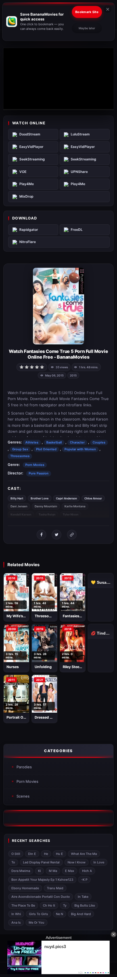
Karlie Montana (74, 506)
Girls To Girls (38, 914)
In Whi (16, 914)
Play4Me (26, 184)
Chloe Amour (93, 498)
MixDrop (26, 196)
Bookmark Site (87, 12)
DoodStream (29, 134)
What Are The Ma (84, 854)
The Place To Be (23, 905)
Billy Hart (17, 498)
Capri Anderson (66, 498)
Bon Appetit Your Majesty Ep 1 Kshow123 (42, 880)
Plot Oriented (46, 449)
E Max (69, 871)
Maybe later (87, 28)
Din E (32, 854)
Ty (64, 905)
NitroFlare (27, 242)
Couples (99, 442)
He (46, 854)
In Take (83, 897)
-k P (84, 880)
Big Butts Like (84, 905)
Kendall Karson (21, 514)
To (13, 862)
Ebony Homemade (25, 888)
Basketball (54, 442)
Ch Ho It (49, 905)
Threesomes (20, 456)
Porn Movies (34, 465)
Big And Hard (81, 914)
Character (77, 442)
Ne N (59, 914)
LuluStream (80, 134)
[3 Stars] (31, 367)
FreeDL (77, 229)
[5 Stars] (42, 367)
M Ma (53, 871)
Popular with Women (80, 449)
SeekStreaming (32, 159)
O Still (15, 854)
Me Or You (36, 922)
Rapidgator (28, 229)
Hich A (87, 871)
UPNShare (79, 172)
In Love (98, 862)
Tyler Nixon (70, 514)
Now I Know (76, 862)
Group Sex (20, 449)
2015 (73, 375)
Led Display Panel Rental (41, 862)
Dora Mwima (20, 871)
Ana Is (16, 922)
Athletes (31, 442)
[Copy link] (72, 534)
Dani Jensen (19, 506)
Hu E (59, 854)
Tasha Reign (47, 514)
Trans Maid (55, 888)
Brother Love (40, 498)
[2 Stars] (26, 367)
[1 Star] (21, 367)
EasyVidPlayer (31, 147)
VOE (22, 172)
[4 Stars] (36, 367)
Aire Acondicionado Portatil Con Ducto (40, 897)
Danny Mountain (46, 506)
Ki (39, 871)
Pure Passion (39, 473)
